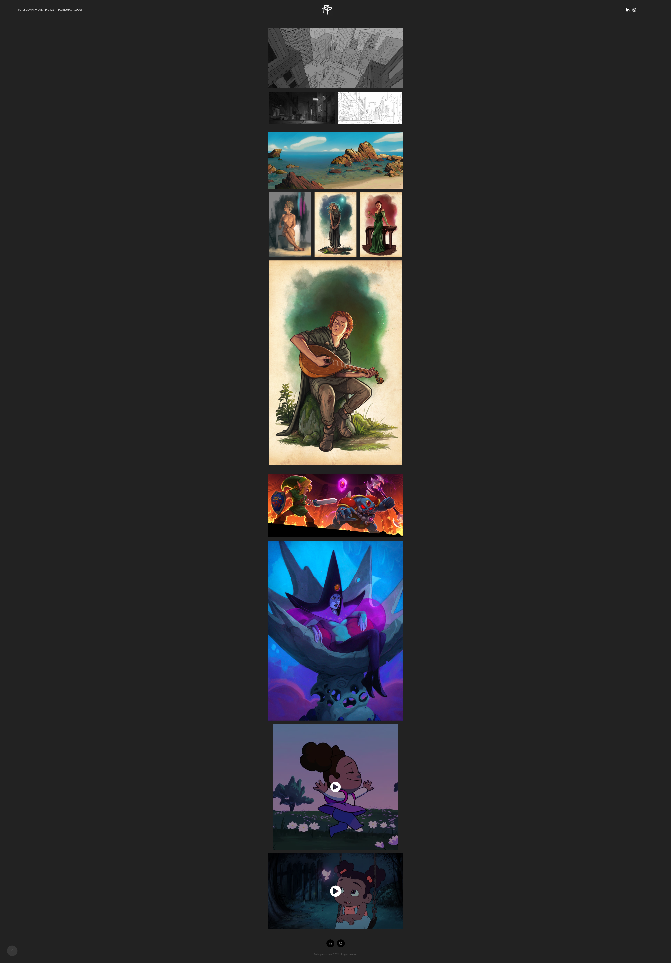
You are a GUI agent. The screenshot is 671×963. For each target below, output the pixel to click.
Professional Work (30, 9)
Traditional (64, 9)
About (78, 9)
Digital (49, 9)
